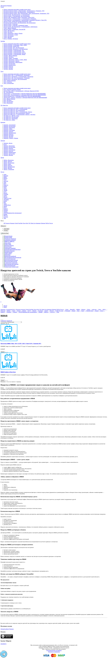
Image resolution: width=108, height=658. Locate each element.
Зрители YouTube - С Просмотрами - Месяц (14, 54)
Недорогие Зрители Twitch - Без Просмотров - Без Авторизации (20, 22)
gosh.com (6, 181)
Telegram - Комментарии (10, 152)
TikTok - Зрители (8, 161)
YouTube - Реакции (8, 67)
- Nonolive (8, 312)
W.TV (5, 191)
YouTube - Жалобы (8, 69)
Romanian (12, 250)
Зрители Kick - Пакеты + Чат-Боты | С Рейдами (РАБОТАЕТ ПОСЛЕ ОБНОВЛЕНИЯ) (25, 97)
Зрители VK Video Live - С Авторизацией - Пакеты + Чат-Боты (19, 114)
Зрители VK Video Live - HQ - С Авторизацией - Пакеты (18, 112)
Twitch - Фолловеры (9, 36)
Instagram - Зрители (8, 131)
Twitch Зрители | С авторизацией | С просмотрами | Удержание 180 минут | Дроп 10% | (25, 20)
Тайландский (14, 266)
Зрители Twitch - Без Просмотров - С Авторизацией (17, 14)
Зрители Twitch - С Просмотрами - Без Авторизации (17, 16)
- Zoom (66, 309)
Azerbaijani (13, 240)
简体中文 (11, 241)
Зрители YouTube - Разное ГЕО (11, 46)
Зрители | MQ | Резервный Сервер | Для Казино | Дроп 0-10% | (19, 17)
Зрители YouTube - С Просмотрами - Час (14, 50)
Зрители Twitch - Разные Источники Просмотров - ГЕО (17, 21)
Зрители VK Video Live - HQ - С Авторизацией (15, 109)
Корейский (13, 256)
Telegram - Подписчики (9, 147)
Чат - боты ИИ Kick (8, 92)
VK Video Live (4, 105)
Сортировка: (4, 322)
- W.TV (28, 310)
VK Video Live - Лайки (9, 119)
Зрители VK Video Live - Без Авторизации (14, 110)
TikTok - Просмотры (9, 160)
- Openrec (14, 312)
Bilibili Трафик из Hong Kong (8, 372)
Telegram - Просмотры (9, 145)
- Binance (82, 309)
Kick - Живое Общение (9, 99)
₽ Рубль (6, 230)
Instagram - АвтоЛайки (9, 130)
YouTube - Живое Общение (10, 55)
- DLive (101, 310)
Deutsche (11, 245)
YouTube (3, 41)
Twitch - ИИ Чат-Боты (9, 30)
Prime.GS (6, 185)
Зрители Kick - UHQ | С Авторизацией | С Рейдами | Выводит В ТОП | (21, 91)
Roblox (5, 186)
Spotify (5, 195)
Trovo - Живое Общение (10, 80)
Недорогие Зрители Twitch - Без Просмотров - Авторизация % (19, 12)
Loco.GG (6, 217)
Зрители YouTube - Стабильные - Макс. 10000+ (15, 45)
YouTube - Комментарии (10, 65)
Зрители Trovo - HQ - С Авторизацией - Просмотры (17, 75)
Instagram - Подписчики (9, 126)
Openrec (5, 211)
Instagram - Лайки (8, 128)
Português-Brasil (16, 249)
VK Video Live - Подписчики (11, 117)
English (10, 237)
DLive (5, 207)
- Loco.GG (52, 312)
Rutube (5, 201)
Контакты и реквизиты (54, 651)
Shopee (5, 206)
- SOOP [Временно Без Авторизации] (27, 312)
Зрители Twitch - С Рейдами (11, 24)
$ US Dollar (6, 228)
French (9, 247)
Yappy (5, 203)
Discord (5, 197)
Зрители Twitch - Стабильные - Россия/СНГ (14, 29)
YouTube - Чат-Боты (8, 57)
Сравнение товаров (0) (6, 320)
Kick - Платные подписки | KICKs (12, 89)
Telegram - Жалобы (8, 155)
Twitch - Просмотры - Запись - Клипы (13, 33)
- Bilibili (77, 309)
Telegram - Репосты (8, 151)
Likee (5, 182)
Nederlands (13, 248)
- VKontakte (66, 310)
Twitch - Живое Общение (10, 28)
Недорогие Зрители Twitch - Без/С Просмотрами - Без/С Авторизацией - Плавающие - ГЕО (26, 13)
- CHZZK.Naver (89, 310)
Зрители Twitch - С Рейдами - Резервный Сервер (16, 25)
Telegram (3, 140)
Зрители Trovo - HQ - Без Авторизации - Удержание (17, 78)
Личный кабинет (5, 629)
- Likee (99, 309)
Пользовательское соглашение (54, 650)
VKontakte (6, 199)
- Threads (23, 310)
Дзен (5, 218)
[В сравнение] (7, 380)
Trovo (2, 71)
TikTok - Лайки (7, 164)
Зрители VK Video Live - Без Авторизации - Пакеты (17, 113)
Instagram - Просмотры (9, 127)
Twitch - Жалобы (8, 37)
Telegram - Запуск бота (9, 153)
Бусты (5, 144)
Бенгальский (14, 260)
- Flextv (88, 309)
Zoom (5, 174)
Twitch (2, 7)
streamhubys (3, 643)
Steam (5, 187)
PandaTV (6, 209)
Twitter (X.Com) (7, 198)
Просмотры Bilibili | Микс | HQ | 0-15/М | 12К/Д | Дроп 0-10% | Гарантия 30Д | (21, 343)
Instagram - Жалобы (8, 136)
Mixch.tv (6, 215)
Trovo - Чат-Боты (8, 82)
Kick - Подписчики (8, 101)
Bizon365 (6, 175)
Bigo (5, 202)
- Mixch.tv (45, 312)
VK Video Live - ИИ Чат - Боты (11, 115)
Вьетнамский (14, 264)
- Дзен (57, 312)
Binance (5, 178)
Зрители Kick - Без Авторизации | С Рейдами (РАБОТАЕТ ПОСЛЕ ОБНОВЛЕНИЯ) (25, 95)
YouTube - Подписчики (9, 63)
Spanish (10, 252)
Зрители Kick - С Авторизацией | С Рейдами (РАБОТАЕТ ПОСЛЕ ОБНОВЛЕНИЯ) (25, 93)
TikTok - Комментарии (9, 166)
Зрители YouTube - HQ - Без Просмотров (14, 47)
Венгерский (14, 261)
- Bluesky (33, 310)
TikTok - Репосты (8, 165)
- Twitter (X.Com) (58, 310)
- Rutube (72, 310)
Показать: (3, 323)
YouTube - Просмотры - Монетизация (13, 62)
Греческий (12, 258)
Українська (13, 238)
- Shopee (96, 310)
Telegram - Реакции (8, 148)
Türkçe (10, 253)
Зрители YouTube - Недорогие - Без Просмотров (16, 49)
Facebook (6, 194)
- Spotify (45, 310)
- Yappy (82, 310)
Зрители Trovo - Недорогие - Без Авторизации (15, 79)
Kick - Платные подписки (18, 309)
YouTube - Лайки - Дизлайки (11, 58)
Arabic (9, 244)
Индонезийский (17, 257)
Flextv (5, 179)
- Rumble (39, 312)
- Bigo (77, 310)
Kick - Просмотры (8, 103)
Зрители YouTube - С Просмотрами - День (14, 51)
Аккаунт (5, 5)
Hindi (8, 254)
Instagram (3, 122)
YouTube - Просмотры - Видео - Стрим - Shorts (15, 59)
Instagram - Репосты (8, 134)
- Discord (51, 310)
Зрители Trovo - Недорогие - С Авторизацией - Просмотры (18, 76)
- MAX (103, 309)
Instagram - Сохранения (6, 309)
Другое (2, 172)
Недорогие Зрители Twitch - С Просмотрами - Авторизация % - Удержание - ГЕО (24, 10)
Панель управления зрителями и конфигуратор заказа (17, 9)
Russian (10, 236)
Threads (5, 190)
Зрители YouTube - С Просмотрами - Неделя (15, 53)
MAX (5, 183)
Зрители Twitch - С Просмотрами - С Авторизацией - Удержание (20, 18)
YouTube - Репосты (8, 66)
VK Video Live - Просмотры (11, 118)
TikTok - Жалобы (8, 168)
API (1, 5)
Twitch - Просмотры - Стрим (11, 34)
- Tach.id (17, 310)
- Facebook (40, 310)
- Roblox (7, 310)
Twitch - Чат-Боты (8, 32)
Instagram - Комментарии (10, 132)
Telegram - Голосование (9, 149)
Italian (9, 243)
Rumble (5, 214)
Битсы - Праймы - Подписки (11, 38)
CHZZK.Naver (7, 205)
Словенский (14, 262)
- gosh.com (93, 309)
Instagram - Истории (8, 135)
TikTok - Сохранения (9, 169)
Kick (2, 85)
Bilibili (5, 177)
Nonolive (6, 210)
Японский (12, 265)
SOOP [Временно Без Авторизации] (13, 213)
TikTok (2, 157)
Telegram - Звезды (8, 143)
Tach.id (5, 189)
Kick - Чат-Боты (7, 100)
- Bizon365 (72, 309)
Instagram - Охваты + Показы (11, 138)
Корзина (9, 5)
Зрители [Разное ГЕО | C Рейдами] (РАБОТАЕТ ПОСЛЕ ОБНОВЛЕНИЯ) (22, 96)
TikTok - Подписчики (9, 162)
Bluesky (5, 193)
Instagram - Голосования (9, 124)
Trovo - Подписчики (9, 83)
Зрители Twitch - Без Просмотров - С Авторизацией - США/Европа (20, 26)
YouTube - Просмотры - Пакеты (11, 61)
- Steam (13, 310)
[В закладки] (5, 380)
